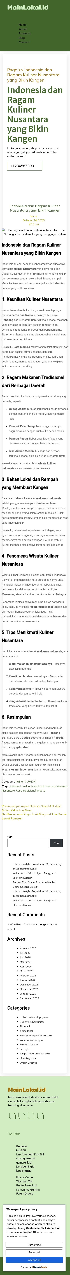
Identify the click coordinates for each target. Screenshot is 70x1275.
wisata (41, 790)
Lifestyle (24, 1049)
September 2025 (29, 998)
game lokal (26, 1030)
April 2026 (26, 966)
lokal (41, 786)
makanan (51, 786)
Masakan (62, 786)
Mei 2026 (25, 961)
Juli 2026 (25, 952)
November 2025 (29, 989)
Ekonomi (25, 1026)
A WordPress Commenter (22, 924)
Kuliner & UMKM (25, 781)
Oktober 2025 (28, 993)
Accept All (34, 1260)
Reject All (34, 1252)
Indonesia (16, 786)
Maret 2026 (26, 971)
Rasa (19, 790)
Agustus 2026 (28, 948)
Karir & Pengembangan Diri (36, 1035)
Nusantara (9, 790)
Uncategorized (29, 1058)
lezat (34, 786)
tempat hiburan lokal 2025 (35, 1053)
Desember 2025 (29, 984)
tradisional (30, 790)
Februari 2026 (28, 975)
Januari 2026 (27, 980)
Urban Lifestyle (28, 1062)
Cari (9, 837)
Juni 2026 (25, 957)
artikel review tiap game (34, 1017)
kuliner (27, 786)
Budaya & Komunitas (32, 1021)
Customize (34, 1245)
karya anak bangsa (31, 1040)
